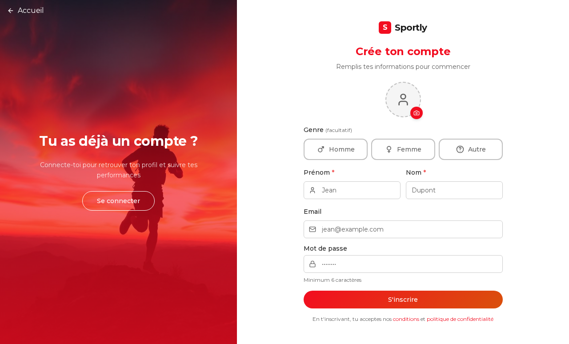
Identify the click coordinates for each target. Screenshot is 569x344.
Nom (416, 172)
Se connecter (118, 201)
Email (312, 212)
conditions (406, 319)
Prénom (319, 172)
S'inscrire (403, 300)
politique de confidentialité (460, 319)
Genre (328, 130)
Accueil (31, 10)
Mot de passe (325, 248)
